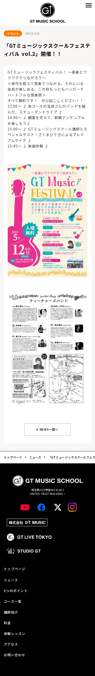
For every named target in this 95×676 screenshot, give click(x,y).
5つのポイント (16, 590)
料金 (7, 623)
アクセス (11, 644)
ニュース (35, 457)
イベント (13, 33)
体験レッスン (15, 633)
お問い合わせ (15, 655)
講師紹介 (11, 612)
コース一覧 (13, 601)
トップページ (13, 457)
